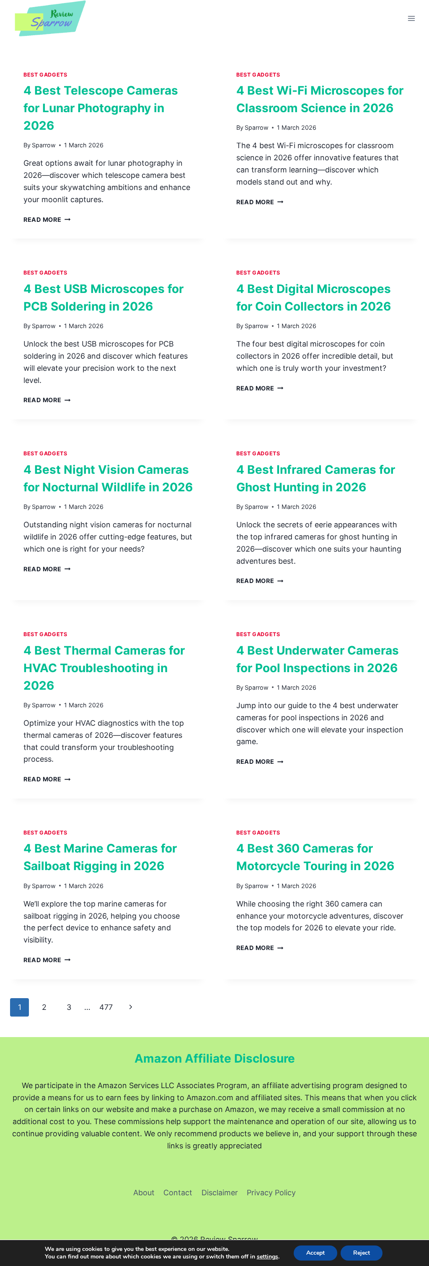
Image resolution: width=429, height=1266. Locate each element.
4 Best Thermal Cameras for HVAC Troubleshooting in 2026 (104, 668)
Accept (315, 1253)
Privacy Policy (271, 1192)
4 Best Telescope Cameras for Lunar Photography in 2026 (100, 108)
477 (106, 1007)
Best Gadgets (45, 75)
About (144, 1192)
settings (267, 1257)
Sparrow (44, 145)
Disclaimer (220, 1192)
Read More (46, 219)
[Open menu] (411, 18)
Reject (361, 1253)
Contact (177, 1192)
